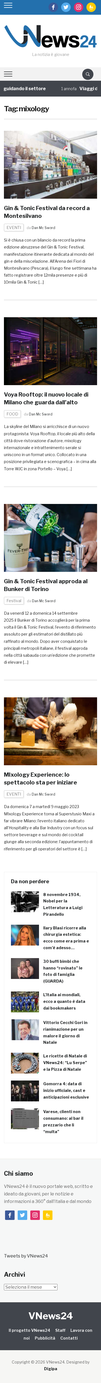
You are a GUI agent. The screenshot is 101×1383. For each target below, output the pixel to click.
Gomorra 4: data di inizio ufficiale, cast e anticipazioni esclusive (66, 1090)
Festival (13, 600)
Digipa (50, 1368)
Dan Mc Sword (43, 228)
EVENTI (13, 227)
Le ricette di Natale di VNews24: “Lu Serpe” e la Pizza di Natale (65, 1063)
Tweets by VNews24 (26, 1256)
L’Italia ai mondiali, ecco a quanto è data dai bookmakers (64, 1001)
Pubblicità (45, 1338)
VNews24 (50, 1316)
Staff (60, 1330)
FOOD (12, 414)
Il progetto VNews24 (29, 1330)
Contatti (69, 1338)
